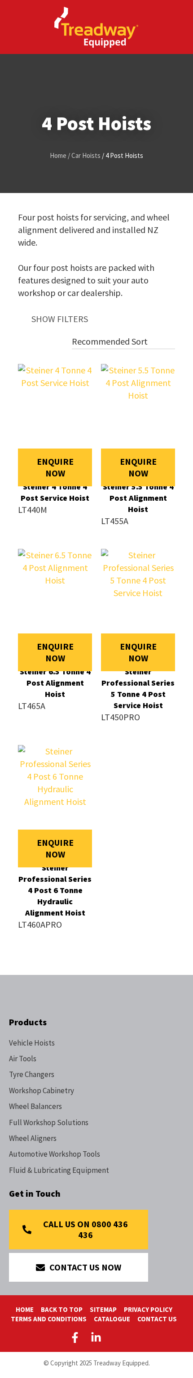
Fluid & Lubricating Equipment (59, 1170)
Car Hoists (86, 155)
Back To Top (62, 1309)
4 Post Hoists (124, 155)
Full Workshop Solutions (48, 1122)
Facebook (76, 1337)
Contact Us (157, 1319)
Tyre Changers (31, 1074)
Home (58, 155)
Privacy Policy (148, 1309)
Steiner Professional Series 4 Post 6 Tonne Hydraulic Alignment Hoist (55, 890)
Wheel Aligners (33, 1138)
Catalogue (112, 1319)
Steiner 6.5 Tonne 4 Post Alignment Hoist (55, 682)
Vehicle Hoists (32, 1042)
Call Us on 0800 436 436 (85, 1229)
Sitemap (103, 1309)
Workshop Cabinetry (41, 1090)
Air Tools (22, 1058)
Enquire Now (55, 467)
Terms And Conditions (49, 1319)
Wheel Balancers (35, 1106)
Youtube (117, 1337)
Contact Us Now (85, 1267)
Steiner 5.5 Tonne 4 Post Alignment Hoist (138, 497)
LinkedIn (96, 1337)
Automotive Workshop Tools (54, 1153)
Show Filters (59, 318)
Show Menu (14, 26)
